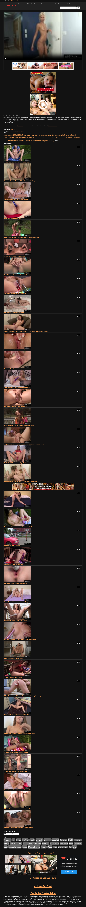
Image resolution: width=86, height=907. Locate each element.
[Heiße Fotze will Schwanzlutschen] (43, 649)
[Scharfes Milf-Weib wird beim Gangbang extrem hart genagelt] (43, 228)
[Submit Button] (78, 8)
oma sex (24, 1)
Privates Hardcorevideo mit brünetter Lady (16, 771)
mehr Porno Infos (8, 122)
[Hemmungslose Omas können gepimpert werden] (43, 359)
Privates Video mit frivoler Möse (13, 677)
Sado (37, 140)
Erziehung (67, 135)
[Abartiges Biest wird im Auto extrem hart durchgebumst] (43, 630)
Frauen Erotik (9, 137)
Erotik (61, 134)
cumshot (47, 135)
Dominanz (55, 135)
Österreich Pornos (16, 1)
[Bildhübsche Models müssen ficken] (43, 303)
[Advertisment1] (43, 82)
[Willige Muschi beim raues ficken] (43, 555)
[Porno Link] (43, 66)
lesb (70, 137)
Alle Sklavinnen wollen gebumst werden (15, 508)
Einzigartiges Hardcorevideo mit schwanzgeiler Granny (19, 733)
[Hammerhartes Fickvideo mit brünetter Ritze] (43, 705)
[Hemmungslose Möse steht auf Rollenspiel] (43, 611)
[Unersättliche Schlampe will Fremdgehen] (43, 397)
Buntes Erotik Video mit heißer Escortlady (16, 602)
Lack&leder (64, 138)
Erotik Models (13, 129)
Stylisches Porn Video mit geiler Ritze (14, 256)
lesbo (10, 140)
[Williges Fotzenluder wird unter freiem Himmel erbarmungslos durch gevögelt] (43, 322)
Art (12, 134)
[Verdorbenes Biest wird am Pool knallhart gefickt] (43, 517)
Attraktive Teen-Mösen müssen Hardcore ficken (17, 350)
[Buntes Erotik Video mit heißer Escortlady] (43, 593)
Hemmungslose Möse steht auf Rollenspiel (16, 620)
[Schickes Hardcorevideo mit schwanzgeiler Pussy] (43, 799)
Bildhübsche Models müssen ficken (14, 312)
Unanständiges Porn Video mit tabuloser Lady (17, 790)
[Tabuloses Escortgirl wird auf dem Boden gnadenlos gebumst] (43, 171)
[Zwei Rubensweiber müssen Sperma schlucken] (43, 266)
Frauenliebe (20, 137)
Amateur (7, 134)
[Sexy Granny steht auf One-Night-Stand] (43, 574)
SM (50, 140)
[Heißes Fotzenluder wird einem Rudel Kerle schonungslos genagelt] (43, 687)
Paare (32, 140)
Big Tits (22, 135)
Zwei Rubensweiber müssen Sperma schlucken (17, 275)
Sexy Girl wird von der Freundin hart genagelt (17, 387)
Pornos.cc (10, 5)
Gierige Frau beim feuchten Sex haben (15, 293)
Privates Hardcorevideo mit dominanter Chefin (17, 162)
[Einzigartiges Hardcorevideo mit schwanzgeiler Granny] (43, 724)
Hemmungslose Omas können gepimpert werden (18, 369)
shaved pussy (43, 140)
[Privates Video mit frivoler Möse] (43, 668)
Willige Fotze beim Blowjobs (12, 545)
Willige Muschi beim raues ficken (13, 564)
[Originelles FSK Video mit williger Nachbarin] (43, 453)
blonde (27, 135)
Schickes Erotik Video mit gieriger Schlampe (16, 199)
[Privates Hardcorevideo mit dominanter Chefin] (43, 153)
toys (53, 140)
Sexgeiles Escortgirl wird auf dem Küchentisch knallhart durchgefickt (24, 444)
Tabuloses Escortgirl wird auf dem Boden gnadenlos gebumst (21, 181)
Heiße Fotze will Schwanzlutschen (13, 658)
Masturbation (19, 140)
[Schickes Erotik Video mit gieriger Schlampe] (43, 190)
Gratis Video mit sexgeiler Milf (12, 218)
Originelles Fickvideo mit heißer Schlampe (16, 752)
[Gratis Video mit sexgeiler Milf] (43, 209)
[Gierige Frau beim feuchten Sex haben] (43, 284)
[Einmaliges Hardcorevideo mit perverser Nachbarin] (43, 818)
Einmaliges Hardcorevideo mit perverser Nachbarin (18, 827)
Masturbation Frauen (18, 131)
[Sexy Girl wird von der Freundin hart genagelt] (43, 378)
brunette (40, 135)
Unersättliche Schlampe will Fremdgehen (15, 406)
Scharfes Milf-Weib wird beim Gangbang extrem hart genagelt (21, 237)
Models (27, 140)
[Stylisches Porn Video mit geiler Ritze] (43, 247)
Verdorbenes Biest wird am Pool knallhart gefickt (18, 527)
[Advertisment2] (43, 104)
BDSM (16, 135)
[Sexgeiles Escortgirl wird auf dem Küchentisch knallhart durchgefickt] (43, 435)
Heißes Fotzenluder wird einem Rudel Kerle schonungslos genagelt (23, 696)
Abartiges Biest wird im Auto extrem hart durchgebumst (20, 639)
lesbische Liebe (15, 847)
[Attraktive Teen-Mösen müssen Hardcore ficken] (43, 341)
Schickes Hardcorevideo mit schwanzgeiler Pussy (18, 809)
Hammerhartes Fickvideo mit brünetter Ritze (16, 715)
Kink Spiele (52, 138)
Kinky (58, 138)
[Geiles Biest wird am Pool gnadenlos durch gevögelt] (43, 416)
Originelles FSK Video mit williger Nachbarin (16, 463)
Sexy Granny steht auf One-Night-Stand (15, 583)
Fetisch (73, 135)
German (28, 137)
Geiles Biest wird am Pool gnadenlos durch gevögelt (19, 425)
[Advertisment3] (43, 486)
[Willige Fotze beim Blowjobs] (43, 536)
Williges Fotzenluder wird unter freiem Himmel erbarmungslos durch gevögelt (26, 331)
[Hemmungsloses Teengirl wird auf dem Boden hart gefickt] (43, 472)
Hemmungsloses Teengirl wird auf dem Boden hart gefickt (20, 481)
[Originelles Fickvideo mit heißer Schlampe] (43, 743)
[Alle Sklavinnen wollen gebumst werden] (43, 499)
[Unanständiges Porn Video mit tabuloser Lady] (43, 781)
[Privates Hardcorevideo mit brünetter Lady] (43, 762)
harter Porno (44, 138)
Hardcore (36, 138)
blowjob (33, 134)
